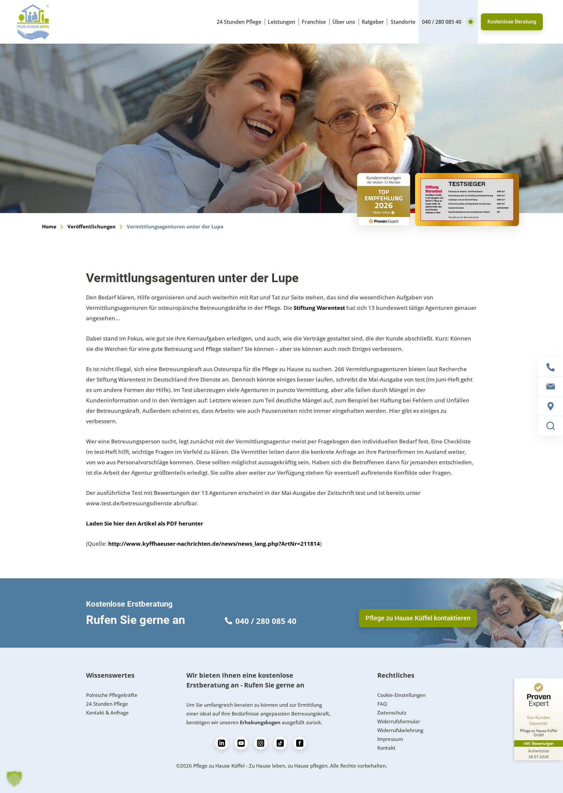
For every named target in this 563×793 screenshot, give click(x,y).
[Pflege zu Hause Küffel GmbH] (33, 22)
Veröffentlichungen (91, 226)
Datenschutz (391, 712)
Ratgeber (373, 21)
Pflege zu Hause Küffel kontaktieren (418, 618)
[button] (14, 778)
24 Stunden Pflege (239, 21)
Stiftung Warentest (319, 307)
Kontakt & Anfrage (107, 712)
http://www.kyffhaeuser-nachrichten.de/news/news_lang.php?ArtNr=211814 (214, 543)
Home (49, 226)
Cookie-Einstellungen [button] (401, 695)
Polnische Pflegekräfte (111, 695)
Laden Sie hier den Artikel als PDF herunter (144, 523)
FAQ (382, 703)
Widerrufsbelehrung (400, 730)
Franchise (314, 21)
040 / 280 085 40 (441, 21)
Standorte (403, 21)
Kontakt (386, 747)
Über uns (343, 21)
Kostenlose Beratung (511, 22)
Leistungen (281, 21)
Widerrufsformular (398, 721)
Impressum (390, 739)
